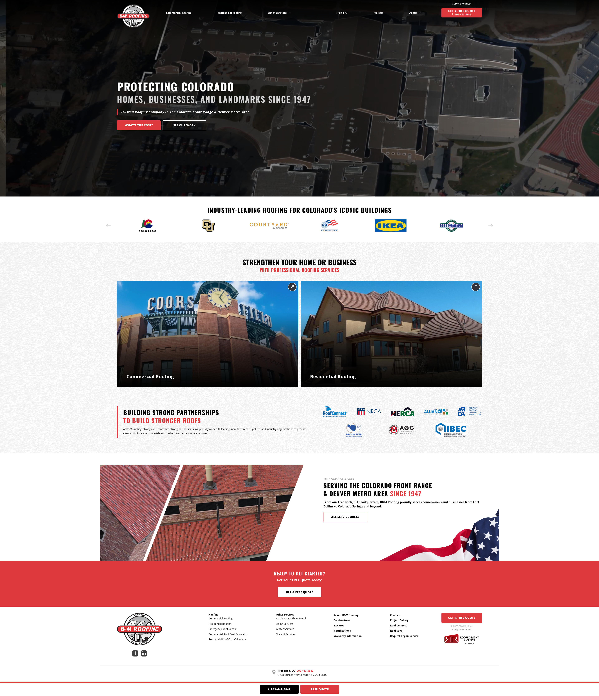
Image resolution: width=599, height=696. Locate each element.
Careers (394, 615)
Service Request (461, 3)
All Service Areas (345, 517)
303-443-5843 (305, 670)
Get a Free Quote (299, 592)
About (413, 13)
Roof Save (396, 630)
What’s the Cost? (139, 125)
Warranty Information (348, 636)
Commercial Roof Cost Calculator (228, 634)
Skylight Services (285, 634)
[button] (108, 225)
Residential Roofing (220, 624)
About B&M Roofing (346, 615)
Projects (378, 13)
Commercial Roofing (221, 618)
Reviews (339, 625)
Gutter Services (285, 629)
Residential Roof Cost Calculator (227, 639)
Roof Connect (398, 625)
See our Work (184, 125)
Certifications (342, 630)
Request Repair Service (404, 636)
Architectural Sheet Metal (291, 618)
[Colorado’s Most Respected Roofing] (133, 13)
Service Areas (342, 620)
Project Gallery (399, 620)
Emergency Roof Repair (222, 629)
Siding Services (284, 624)
